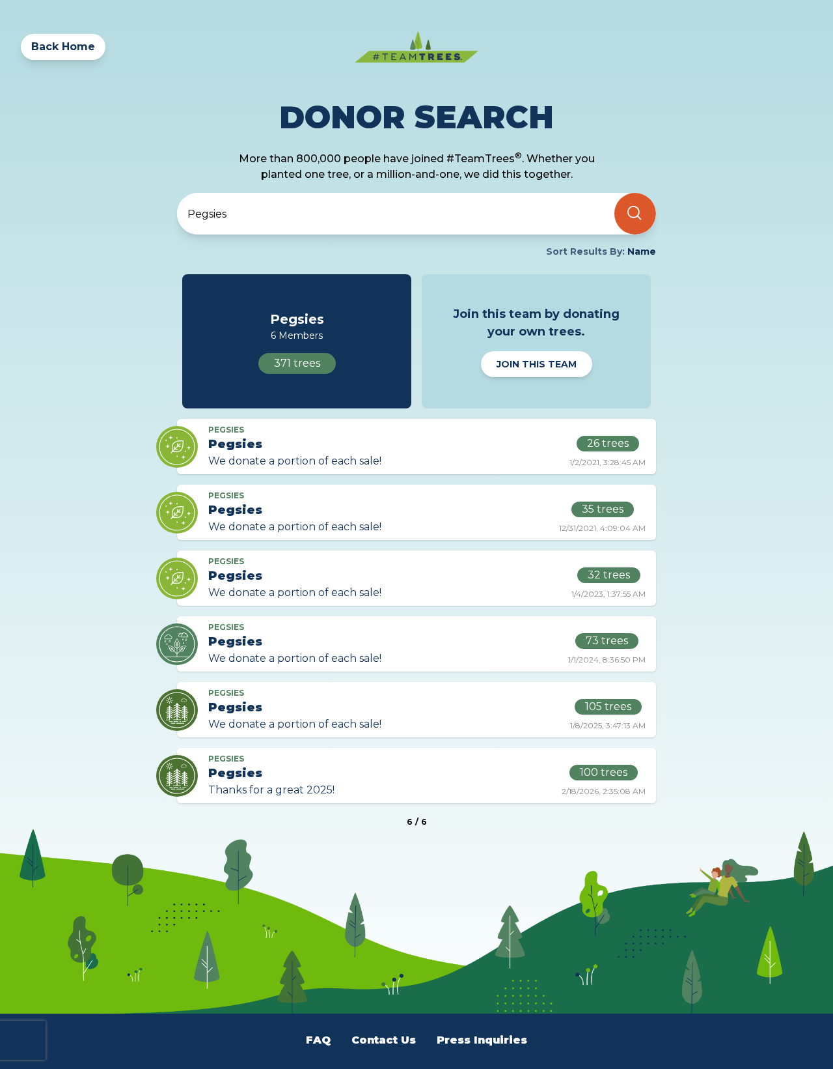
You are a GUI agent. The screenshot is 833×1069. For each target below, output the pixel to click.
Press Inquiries (482, 1040)
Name (203, 260)
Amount (209, 307)
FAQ (318, 1040)
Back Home (63, 46)
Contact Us (383, 1040)
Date (200, 284)
